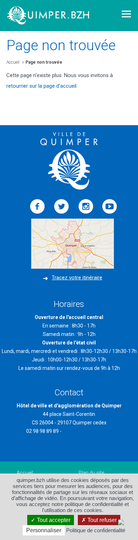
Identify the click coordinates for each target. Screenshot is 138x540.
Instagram (85, 206)
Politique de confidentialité (95, 530)
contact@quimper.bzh (87, 431)
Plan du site (91, 473)
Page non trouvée (43, 62)
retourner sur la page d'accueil (41, 86)
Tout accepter (52, 520)
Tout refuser (101, 520)
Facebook (37, 206)
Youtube (109, 206)
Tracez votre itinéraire (77, 277)
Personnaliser (43, 530)
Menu (126, 14)
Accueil (12, 62)
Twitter (61, 206)
